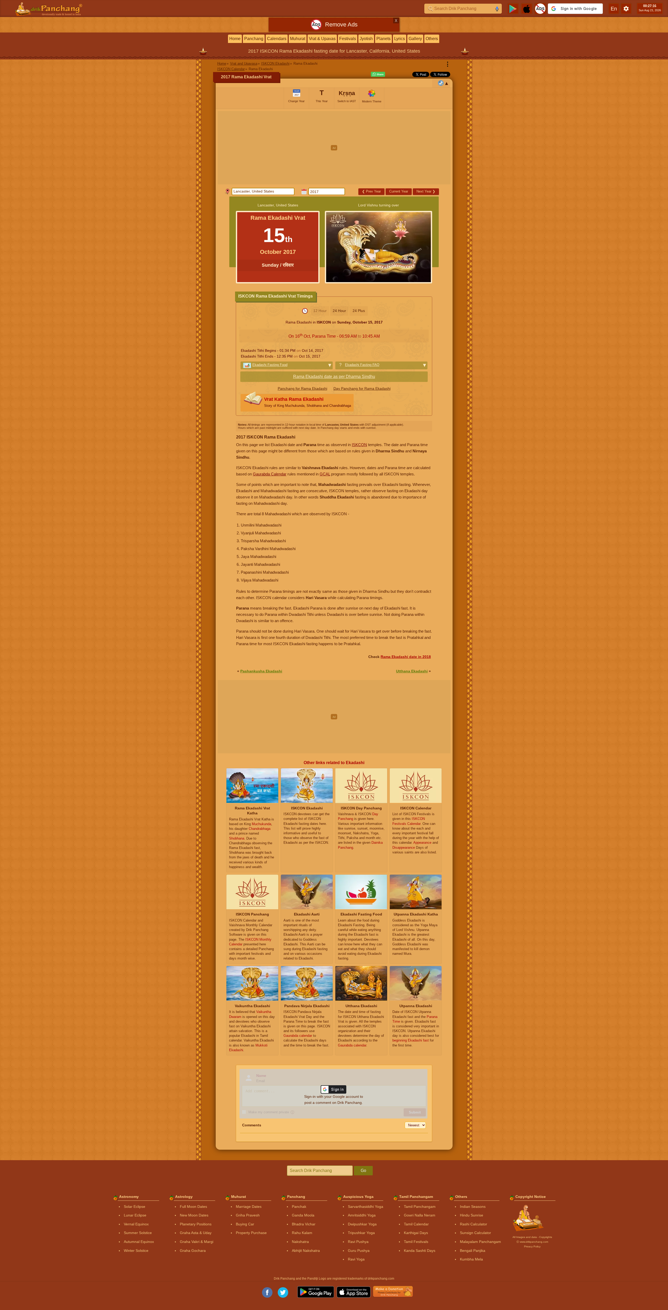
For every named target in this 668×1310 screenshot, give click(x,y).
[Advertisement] (334, 147)
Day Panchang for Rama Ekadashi (362, 388)
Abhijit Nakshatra (306, 1250)
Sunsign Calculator (475, 1233)
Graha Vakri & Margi (196, 1242)
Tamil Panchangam (420, 1206)
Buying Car (245, 1224)
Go (363, 1170)
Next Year (425, 191)
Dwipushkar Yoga (362, 1224)
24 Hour (339, 311)
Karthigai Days (416, 1233)
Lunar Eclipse (135, 1215)
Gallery (415, 38)
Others (432, 38)
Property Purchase (251, 1233)
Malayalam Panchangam (480, 1242)
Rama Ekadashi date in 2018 (406, 657)
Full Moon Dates (193, 1206)
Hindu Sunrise (471, 1215)
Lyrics (399, 38)
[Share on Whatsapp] (378, 74)
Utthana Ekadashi (412, 671)
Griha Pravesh (248, 1215)
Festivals (347, 38)
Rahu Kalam (302, 1233)
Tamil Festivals (416, 1242)
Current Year (398, 191)
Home (235, 38)
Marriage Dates (248, 1206)
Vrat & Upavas (322, 38)
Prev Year (371, 191)
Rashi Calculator (473, 1224)
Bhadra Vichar (303, 1224)
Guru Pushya (359, 1250)
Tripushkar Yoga (361, 1233)
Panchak (299, 1206)
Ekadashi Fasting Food (269, 365)
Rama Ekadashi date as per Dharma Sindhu (334, 376)
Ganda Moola (303, 1215)
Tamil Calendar (416, 1224)
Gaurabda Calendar (269, 474)
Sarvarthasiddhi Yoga (365, 1206)
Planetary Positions (195, 1224)
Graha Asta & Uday (195, 1233)
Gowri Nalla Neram (419, 1215)
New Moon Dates (194, 1215)
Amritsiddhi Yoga (362, 1215)
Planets (383, 38)
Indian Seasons (473, 1206)
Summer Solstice (138, 1233)
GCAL (325, 474)
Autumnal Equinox (139, 1242)
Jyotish (366, 38)
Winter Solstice (136, 1250)
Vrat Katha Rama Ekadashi (307, 402)
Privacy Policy (532, 1246)
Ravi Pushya (358, 1242)
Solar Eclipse (134, 1206)
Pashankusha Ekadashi (261, 671)
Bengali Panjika (472, 1250)
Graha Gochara (193, 1250)
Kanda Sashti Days (419, 1250)
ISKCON (359, 444)
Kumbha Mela (471, 1259)
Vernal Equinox (136, 1224)
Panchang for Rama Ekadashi (302, 388)
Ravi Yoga (356, 1259)
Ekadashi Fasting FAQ (362, 365)
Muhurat (297, 38)
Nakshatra (300, 1242)
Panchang (253, 38)
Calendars (276, 38)
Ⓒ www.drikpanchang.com (532, 1241)
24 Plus (359, 311)
